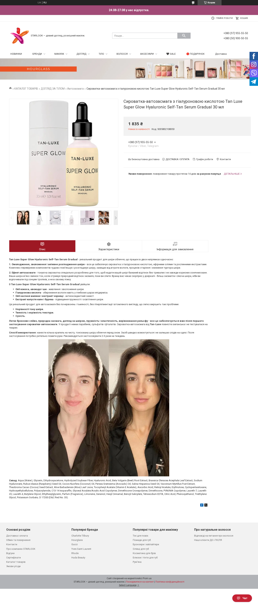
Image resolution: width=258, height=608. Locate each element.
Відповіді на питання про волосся (213, 535)
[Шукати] (184, 36)
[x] (205, 505)
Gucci (74, 544)
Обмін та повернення (18, 540)
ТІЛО (101, 53)
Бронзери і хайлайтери (146, 544)
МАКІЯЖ (59, 53)
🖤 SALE (171, 53)
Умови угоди (13, 566)
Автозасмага (75, 88)
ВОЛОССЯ (122, 53)
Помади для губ (142, 540)
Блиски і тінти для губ (145, 557)
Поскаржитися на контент (140, 581)
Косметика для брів (144, 553)
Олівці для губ (141, 548)
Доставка (221, 53)
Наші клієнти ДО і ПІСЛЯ (208, 540)
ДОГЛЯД (81, 53)
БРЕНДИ (37, 53)
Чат (245, 598)
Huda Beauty (78, 557)
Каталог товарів (15, 561)
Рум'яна (137, 561)
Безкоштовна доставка (145, 159)
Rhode (75, 553)
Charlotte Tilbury (80, 535)
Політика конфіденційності (169, 581)
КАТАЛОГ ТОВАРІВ (26, 88)
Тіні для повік (140, 535)
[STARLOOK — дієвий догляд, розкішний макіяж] (19, 35)
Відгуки (10, 553)
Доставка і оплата (17, 535)
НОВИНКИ (16, 53)
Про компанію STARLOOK (20, 548)
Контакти (11, 544)
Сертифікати (13, 557)
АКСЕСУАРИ (147, 53)
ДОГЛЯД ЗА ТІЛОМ (53, 88)
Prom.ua (147, 578)
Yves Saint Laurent (81, 548)
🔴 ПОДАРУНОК (195, 53)
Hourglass (77, 540)
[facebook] (201, 505)
